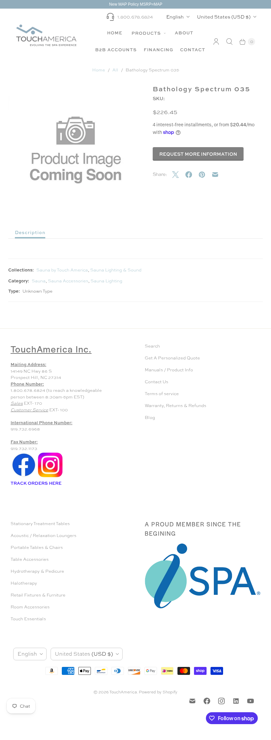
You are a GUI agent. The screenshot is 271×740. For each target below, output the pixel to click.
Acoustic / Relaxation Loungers (43, 535)
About (184, 33)
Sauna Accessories (68, 281)
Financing (158, 50)
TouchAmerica (123, 692)
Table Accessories (30, 559)
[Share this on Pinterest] (205, 174)
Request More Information (198, 154)
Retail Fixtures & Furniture (38, 595)
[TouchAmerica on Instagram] (221, 701)
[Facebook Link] (24, 476)
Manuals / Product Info (169, 370)
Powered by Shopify (158, 692)
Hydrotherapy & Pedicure (37, 571)
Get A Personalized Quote (172, 358)
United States (224, 17)
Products (147, 33)
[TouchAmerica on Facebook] (207, 701)
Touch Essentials (28, 619)
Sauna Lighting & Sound (115, 270)
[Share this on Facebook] (192, 174)
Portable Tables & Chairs (37, 547)
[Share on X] (178, 174)
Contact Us (156, 382)
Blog (150, 417)
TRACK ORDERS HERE (36, 483)
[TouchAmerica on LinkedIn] (236, 701)
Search (152, 346)
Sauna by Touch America (62, 270)
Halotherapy (24, 583)
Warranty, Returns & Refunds (175, 405)
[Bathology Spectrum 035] (75, 150)
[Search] (229, 41)
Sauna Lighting (106, 281)
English (175, 17)
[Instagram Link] (50, 476)
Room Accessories (30, 607)
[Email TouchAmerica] (192, 701)
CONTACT (192, 50)
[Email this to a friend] (218, 174)
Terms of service (162, 393)
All (115, 70)
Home (114, 33)
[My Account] (216, 41)
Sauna (39, 281)
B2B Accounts (116, 50)
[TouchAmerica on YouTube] (250, 701)
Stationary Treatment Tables (40, 523)
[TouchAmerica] (46, 35)
